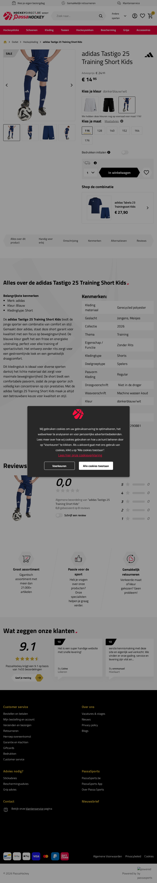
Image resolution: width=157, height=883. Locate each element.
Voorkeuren (59, 466)
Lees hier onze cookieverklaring (80, 455)
